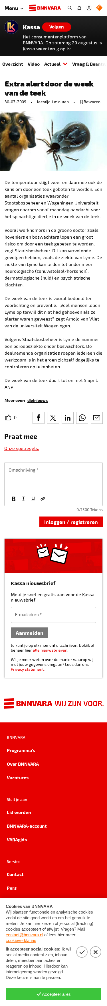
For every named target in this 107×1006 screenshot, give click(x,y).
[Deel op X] (53, 418)
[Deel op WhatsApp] (82, 418)
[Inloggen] (89, 8)
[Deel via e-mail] (96, 418)
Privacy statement (27, 669)
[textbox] (53, 477)
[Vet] (13, 499)
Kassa (31, 27)
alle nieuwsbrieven (50, 650)
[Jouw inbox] (79, 8)
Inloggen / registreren (71, 522)
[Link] (42, 499)
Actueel (52, 64)
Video (34, 64)
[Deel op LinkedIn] (67, 418)
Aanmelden (29, 633)
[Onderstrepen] (33, 499)
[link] (37, 400)
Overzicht (12, 64)
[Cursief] (23, 499)
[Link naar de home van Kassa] (11, 27)
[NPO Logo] (99, 8)
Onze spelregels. (21, 448)
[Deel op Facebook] (38, 418)
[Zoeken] (69, 8)
